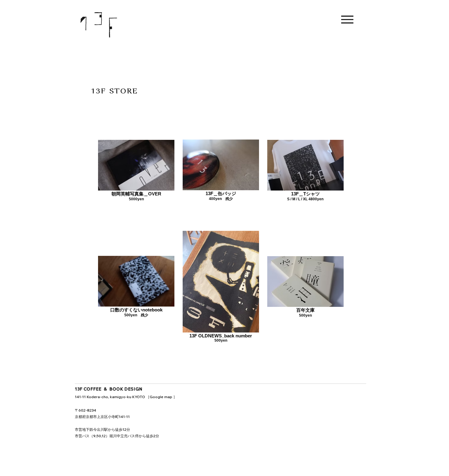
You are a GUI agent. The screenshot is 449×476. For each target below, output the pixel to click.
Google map (161, 396)
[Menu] (347, 19)
